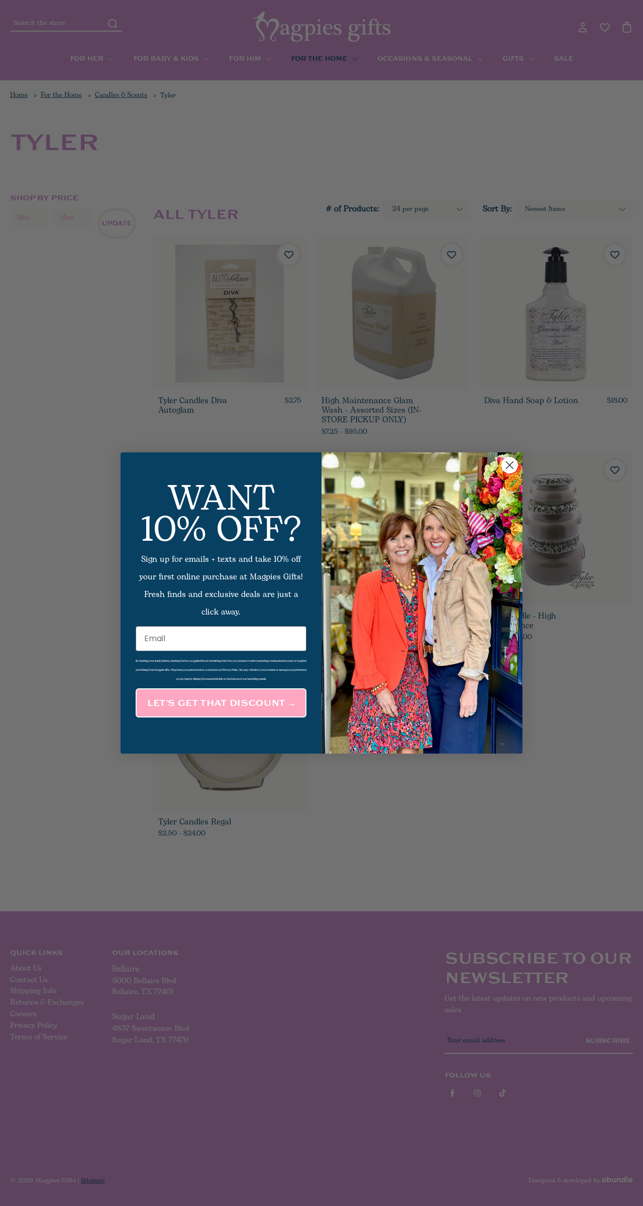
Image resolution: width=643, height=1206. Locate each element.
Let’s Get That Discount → (221, 702)
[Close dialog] (509, 465)
